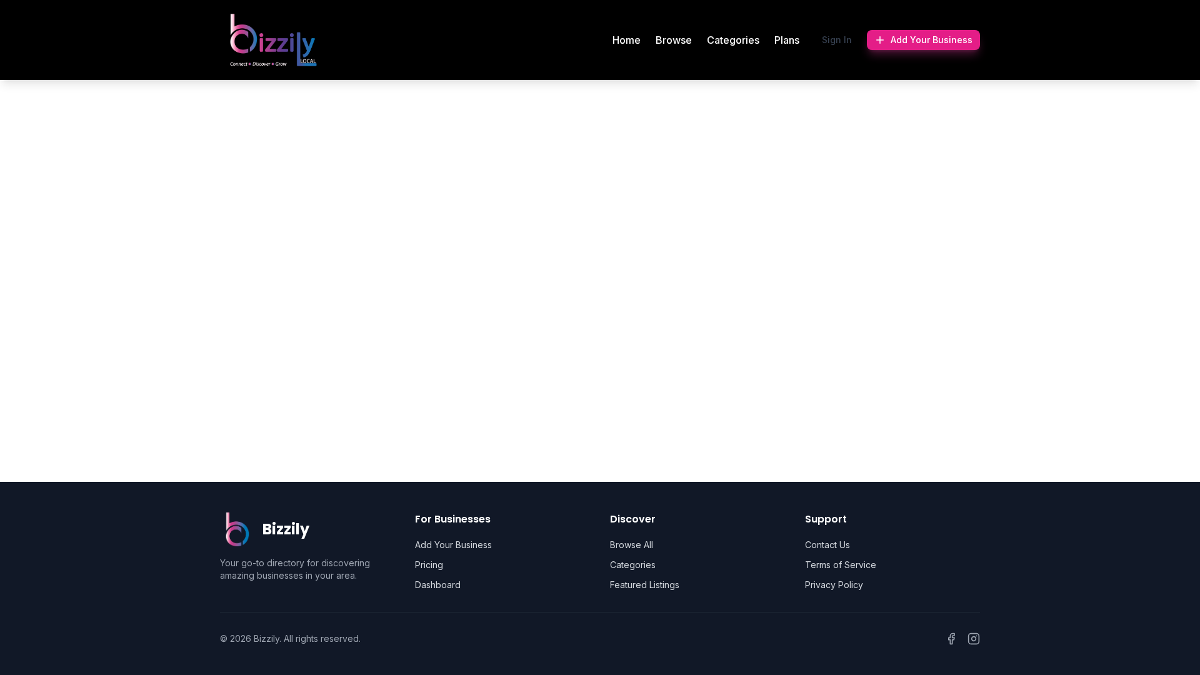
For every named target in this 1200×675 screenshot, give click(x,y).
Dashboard (438, 584)
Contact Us (827, 544)
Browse (674, 40)
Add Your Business (931, 39)
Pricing (429, 564)
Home (626, 40)
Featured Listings (644, 584)
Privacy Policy (834, 584)
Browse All (631, 544)
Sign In (837, 39)
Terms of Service (840, 564)
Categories (733, 40)
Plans (786, 40)
